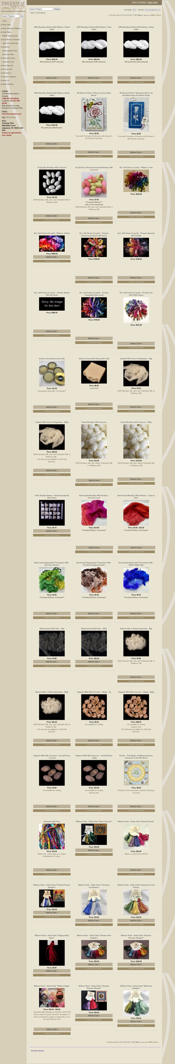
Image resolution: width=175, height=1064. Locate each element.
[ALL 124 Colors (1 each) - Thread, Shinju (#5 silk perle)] (52, 311)
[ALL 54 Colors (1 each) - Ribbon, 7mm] (136, 192)
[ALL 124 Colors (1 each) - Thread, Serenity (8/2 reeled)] (136, 257)
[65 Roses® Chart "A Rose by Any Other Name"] (94, 132)
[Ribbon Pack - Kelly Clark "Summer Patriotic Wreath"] (94, 1011)
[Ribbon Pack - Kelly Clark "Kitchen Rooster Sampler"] (136, 960)
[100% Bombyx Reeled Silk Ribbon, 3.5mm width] (52, 58)
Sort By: (141, 10)
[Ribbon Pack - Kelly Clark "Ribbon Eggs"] (52, 1008)
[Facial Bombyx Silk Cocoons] (94, 459)
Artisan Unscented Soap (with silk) (94, 359)
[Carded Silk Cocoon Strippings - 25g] (136, 387)
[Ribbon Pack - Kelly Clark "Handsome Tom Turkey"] (136, 916)
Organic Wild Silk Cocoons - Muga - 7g (94, 692)
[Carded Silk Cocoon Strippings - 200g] (52, 450)
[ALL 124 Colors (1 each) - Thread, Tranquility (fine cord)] (94, 318)
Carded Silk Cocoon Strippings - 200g (51, 422)
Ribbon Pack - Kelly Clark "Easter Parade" (136, 821)
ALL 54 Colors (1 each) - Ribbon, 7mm (136, 167)
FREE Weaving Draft (10, 36)
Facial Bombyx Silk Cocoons (94, 422)
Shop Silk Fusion (8, 58)
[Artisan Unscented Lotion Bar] (52, 387)
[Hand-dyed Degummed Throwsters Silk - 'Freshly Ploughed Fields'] (94, 593)
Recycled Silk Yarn (52, 821)
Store (33, 13)
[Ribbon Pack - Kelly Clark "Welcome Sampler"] (136, 1017)
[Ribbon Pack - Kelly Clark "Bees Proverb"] (94, 845)
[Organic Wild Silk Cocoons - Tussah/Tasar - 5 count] (52, 786)
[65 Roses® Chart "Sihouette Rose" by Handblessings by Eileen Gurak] (136, 132)
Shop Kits (6, 47)
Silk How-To (6, 73)
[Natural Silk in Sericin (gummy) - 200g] (52, 720)
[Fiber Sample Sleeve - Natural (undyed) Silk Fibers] (52, 526)
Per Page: (128, 10)
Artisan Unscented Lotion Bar (52, 359)
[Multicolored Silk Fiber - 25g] (52, 657)
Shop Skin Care (8, 62)
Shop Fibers (6, 32)
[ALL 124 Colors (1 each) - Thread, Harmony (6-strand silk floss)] (94, 257)
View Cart (152, 2)
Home (4, 21)
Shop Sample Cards (9, 51)
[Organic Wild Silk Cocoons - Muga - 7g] (94, 720)
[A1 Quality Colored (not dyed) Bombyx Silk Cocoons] (94, 198)
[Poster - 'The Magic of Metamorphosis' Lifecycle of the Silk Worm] (136, 786)
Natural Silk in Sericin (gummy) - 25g (136, 629)
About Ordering (7, 84)
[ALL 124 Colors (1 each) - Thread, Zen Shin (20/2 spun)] (136, 323)
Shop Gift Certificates (10, 43)
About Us (5, 80)
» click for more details (52, 82)
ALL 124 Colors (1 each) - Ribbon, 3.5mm (52, 233)
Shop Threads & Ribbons (11, 28)
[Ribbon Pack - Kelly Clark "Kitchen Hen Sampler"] (94, 960)
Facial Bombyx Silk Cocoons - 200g (136, 422)
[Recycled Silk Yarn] (52, 850)
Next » (140, 15)
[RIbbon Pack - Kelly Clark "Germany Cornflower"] (94, 916)
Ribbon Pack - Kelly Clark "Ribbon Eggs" (52, 986)
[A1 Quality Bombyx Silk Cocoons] (52, 196)
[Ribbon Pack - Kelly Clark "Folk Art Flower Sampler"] (52, 908)
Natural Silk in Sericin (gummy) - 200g (51, 692)
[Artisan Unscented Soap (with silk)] (94, 384)
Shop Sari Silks (8, 54)
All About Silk (7, 69)
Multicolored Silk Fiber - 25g (52, 629)
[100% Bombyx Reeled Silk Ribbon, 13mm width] (136, 58)
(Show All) (147, 15)
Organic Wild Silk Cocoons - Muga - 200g (136, 692)
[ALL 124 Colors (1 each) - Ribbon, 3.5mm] (52, 252)
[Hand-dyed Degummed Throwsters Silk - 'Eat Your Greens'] (52, 593)
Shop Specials (7, 66)
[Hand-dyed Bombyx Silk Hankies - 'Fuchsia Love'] (94, 526)
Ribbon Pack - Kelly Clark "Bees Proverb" (94, 821)
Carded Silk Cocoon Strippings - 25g (136, 359)
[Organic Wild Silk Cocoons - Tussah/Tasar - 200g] (94, 786)
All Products (40, 13)
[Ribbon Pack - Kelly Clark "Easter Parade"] (136, 850)
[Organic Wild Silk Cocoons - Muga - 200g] (136, 720)
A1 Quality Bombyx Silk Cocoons (51, 167)
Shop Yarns (6, 25)
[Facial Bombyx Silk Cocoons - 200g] (136, 459)
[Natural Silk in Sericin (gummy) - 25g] (136, 657)
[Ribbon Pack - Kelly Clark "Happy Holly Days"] (52, 966)
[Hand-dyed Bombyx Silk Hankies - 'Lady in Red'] (136, 526)
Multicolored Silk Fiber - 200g (94, 629)
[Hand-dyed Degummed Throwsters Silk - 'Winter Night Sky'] (136, 593)
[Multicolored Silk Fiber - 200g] (94, 657)
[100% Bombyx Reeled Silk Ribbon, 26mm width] (52, 123)
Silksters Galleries (9, 77)
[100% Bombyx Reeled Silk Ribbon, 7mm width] (94, 58)
